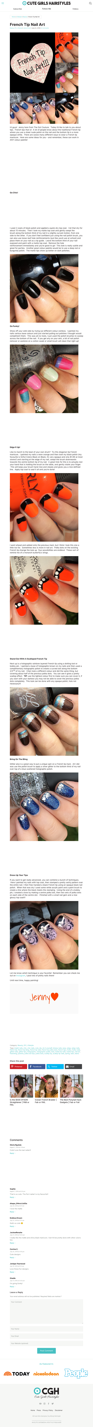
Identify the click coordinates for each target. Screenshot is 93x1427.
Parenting (13, 1053)
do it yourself (47, 1048)
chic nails (30, 1048)
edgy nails (75, 1048)
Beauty (25, 17)
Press (39, 1410)
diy (40, 1048)
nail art (77, 1052)
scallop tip (48, 1053)
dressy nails (57, 1048)
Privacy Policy (48, 1410)
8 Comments (45, 28)
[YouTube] (40, 1404)
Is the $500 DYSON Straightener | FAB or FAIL (19, 1102)
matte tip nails (60, 1052)
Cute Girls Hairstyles (46, 3)
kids (52, 1052)
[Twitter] (52, 1404)
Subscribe (17, 9)
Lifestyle (19, 17)
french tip (13, 1050)
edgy (69, 1048)
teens (77, 1053)
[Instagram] (44, 1404)
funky (69, 1050)
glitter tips (22, 1052)
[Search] (90, 3)
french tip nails (35, 1050)
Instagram (20, 975)
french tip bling (23, 1050)
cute (36, 1048)
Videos (75, 9)
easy (64, 1048)
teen (72, 1053)
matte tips (70, 1052)
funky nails (76, 1050)
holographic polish (43, 1052)
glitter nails (14, 1052)
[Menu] (2, 3)
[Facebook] (48, 1404)
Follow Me (46, 9)
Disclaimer (58, 1410)
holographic (31, 1052)
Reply (12, 1153)
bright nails (18, 1048)
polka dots (39, 1053)
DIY (16, 28)
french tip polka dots (49, 1050)
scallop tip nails (58, 1053)
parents (21, 1053)
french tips (62, 1050)
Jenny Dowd (27, 28)
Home (13, 17)
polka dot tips (29, 1053)
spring (67, 1053)
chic (25, 1048)
